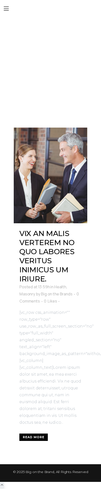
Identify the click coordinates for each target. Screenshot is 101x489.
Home (23, 60)
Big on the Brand (39, 472)
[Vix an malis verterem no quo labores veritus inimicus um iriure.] (50, 175)
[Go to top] (2, 485)
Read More (33, 437)
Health (60, 287)
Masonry (27, 294)
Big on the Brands (56, 294)
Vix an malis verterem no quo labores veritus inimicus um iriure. (47, 256)
